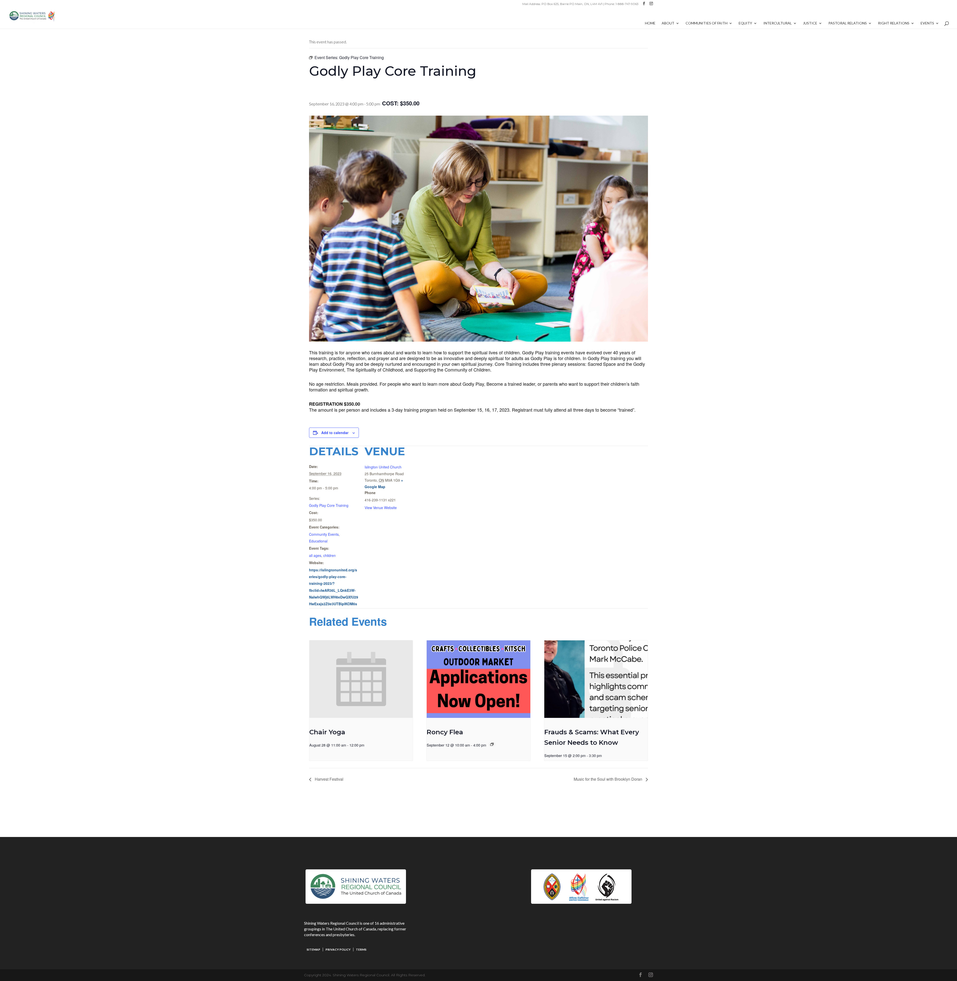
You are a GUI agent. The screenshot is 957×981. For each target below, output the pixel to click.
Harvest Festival (328, 779)
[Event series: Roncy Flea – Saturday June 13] (492, 744)
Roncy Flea (445, 732)
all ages (315, 555)
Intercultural (777, 23)
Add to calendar (334, 432)
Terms (361, 949)
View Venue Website (381, 507)
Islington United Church (383, 466)
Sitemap (313, 949)
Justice (810, 23)
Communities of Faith (706, 23)
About (668, 23)
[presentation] (361, 679)
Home (650, 23)
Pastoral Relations (847, 23)
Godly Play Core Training (328, 505)
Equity (745, 23)
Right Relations (893, 23)
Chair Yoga (327, 732)
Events (927, 23)
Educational (318, 540)
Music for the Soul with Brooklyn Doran (608, 779)
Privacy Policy (338, 949)
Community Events (324, 534)
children (329, 555)
